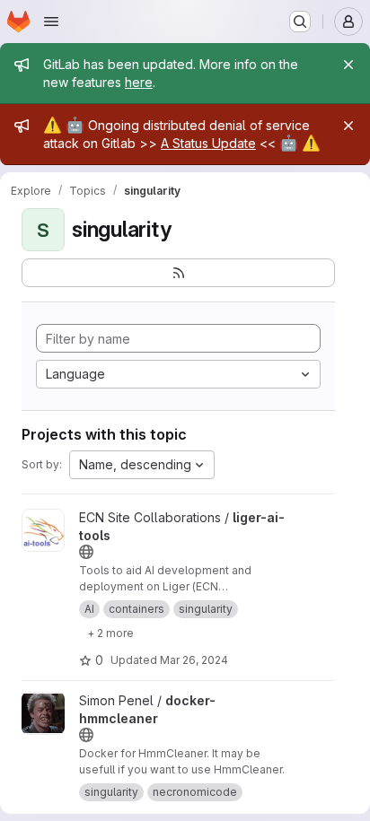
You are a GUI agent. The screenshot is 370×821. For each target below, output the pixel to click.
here (139, 82)
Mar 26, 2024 (194, 660)
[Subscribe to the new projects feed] (178, 272)
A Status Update (208, 143)
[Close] (348, 64)
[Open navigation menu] (51, 21)
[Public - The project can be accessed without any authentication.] (86, 552)
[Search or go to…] (300, 21)
